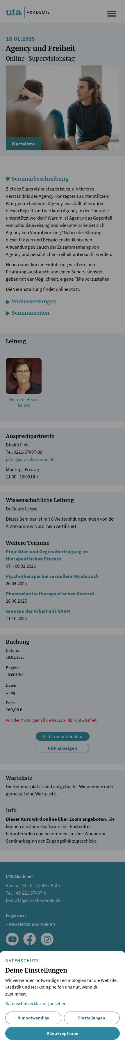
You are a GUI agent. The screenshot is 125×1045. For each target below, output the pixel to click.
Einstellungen (91, 1018)
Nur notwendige (33, 1018)
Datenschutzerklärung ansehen (36, 1003)
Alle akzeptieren (62, 1033)
